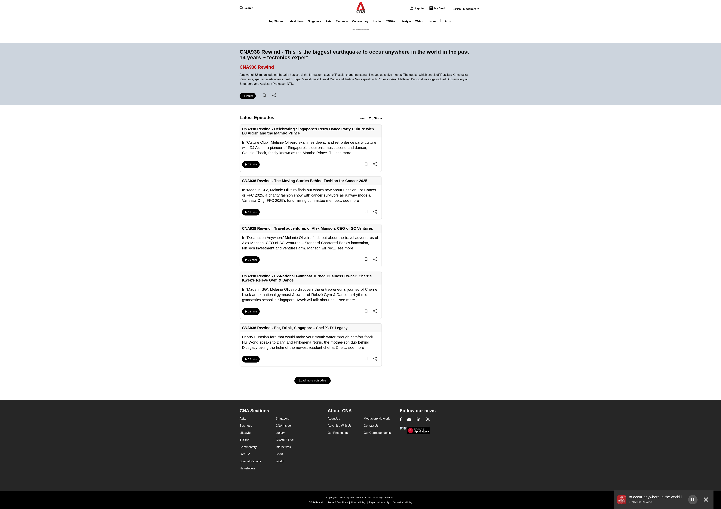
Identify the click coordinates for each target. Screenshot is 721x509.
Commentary (360, 21)
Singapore (314, 21)
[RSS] (428, 420)
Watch (419, 21)
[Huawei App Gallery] (418, 430)
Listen (432, 21)
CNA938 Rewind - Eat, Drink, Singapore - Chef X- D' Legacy (296, 328)
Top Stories (276, 21)
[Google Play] (401, 430)
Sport (279, 454)
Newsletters (247, 468)
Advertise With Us (339, 425)
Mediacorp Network (377, 418)
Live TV (245, 454)
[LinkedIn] (418, 420)
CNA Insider (284, 425)
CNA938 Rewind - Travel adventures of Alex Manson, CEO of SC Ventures (307, 228)
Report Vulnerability (379, 502)
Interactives (283, 447)
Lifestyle (405, 21)
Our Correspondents (377, 432)
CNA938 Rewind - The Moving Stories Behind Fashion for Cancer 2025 (304, 181)
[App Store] (405, 430)
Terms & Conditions (338, 502)
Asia (328, 21)
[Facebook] (401, 420)
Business (246, 425)
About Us (334, 418)
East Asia (342, 21)
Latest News (296, 21)
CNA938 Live (285, 439)
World (280, 461)
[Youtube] (409, 420)
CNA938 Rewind (257, 67)
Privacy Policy (358, 502)
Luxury (280, 432)
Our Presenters (338, 432)
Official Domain (316, 502)
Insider (377, 21)
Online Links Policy (403, 502)
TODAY (390, 21)
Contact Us (371, 425)
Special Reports (250, 461)
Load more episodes (312, 380)
